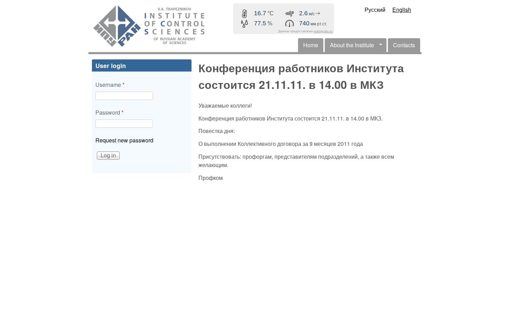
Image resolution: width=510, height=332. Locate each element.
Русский (375, 10)
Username (110, 85)
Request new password (124, 140)
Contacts (404, 45)
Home (310, 45)
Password (109, 112)
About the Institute (349, 46)
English (401, 10)
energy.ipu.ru (323, 31)
